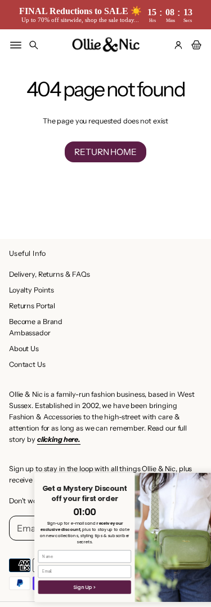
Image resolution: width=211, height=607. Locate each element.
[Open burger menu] (16, 45)
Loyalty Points (31, 290)
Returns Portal (32, 306)
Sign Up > (66, 587)
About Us (24, 348)
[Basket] (194, 45)
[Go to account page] (178, 45)
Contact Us (27, 364)
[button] (34, 45)
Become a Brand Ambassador (35, 327)
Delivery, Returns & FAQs (49, 274)
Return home (105, 152)
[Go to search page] (34, 45)
